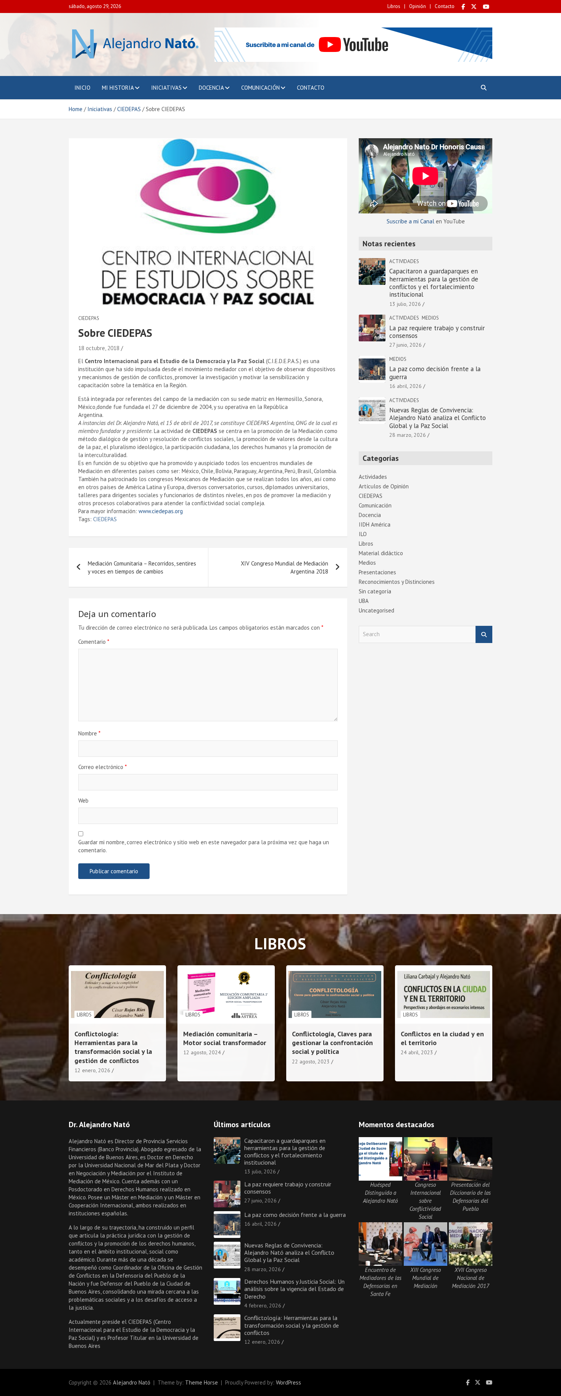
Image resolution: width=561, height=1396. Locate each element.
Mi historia (118, 87)
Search (484, 634)
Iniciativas (166, 87)
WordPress (288, 1382)
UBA (364, 600)
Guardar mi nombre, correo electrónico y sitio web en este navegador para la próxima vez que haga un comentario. (203, 846)
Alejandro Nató (131, 1382)
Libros (393, 6)
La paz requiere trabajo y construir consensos (437, 332)
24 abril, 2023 (417, 1052)
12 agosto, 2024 (202, 1052)
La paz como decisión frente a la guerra (434, 373)
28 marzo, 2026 (407, 434)
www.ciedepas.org (161, 511)
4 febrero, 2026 (262, 1305)
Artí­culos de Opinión (384, 486)
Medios (430, 318)
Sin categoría (375, 591)
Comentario (93, 641)
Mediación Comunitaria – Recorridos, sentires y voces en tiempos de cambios (142, 567)
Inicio (82, 87)
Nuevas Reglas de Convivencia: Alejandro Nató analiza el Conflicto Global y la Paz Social (437, 418)
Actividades (404, 261)
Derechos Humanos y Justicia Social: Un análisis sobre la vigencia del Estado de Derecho (294, 1289)
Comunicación (260, 87)
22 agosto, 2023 (311, 1061)
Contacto (445, 6)
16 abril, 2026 (405, 386)
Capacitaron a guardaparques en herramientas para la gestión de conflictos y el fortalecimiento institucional (433, 283)
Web (83, 800)
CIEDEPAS (88, 318)
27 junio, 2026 (405, 344)
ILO (363, 534)
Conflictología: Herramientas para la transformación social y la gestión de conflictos (113, 1047)
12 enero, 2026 (92, 1070)
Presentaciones (377, 572)
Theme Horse (201, 1382)
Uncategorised (376, 610)
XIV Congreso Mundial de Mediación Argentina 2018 (284, 567)
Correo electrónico (102, 767)
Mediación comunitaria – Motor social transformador (224, 1038)
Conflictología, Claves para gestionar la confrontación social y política (332, 1042)
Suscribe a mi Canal (410, 221)
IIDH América (374, 524)
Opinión (417, 6)
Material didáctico (381, 553)
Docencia (211, 87)
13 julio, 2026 (405, 304)
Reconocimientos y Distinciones (397, 581)
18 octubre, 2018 (98, 348)
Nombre (89, 733)
